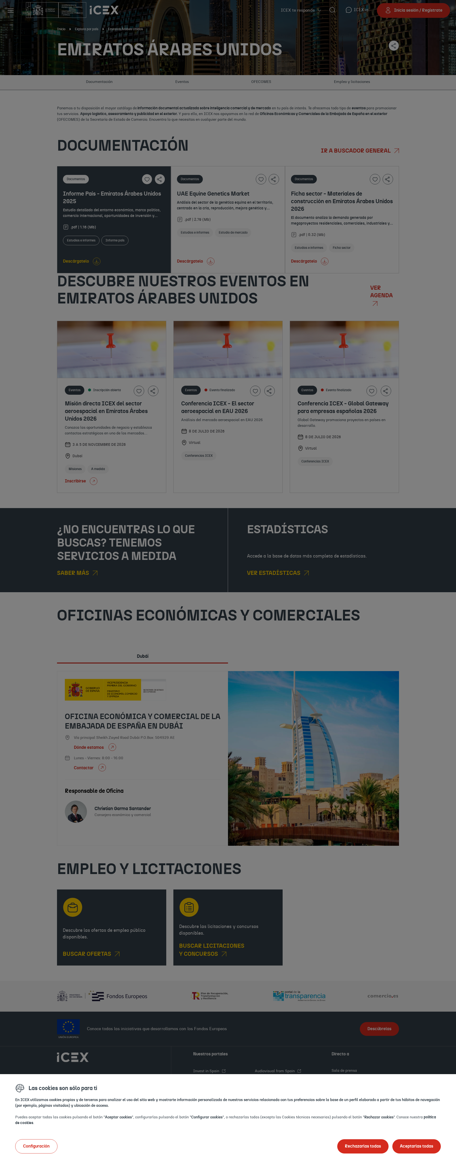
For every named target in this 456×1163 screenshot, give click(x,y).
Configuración (36, 1146)
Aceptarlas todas (416, 1146)
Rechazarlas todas (363, 1146)
